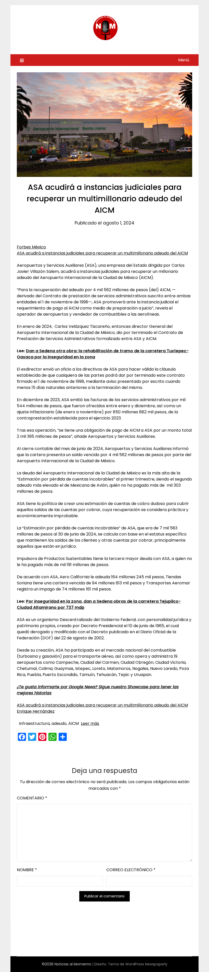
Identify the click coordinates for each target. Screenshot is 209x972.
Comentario (32, 798)
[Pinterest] (42, 737)
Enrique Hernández (36, 711)
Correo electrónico (130, 870)
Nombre (27, 870)
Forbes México (31, 247)
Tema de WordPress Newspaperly (137, 964)
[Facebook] (22, 737)
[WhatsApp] (52, 737)
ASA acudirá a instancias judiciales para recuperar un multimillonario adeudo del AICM (102, 253)
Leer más (90, 723)
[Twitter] (32, 737)
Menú (183, 60)
